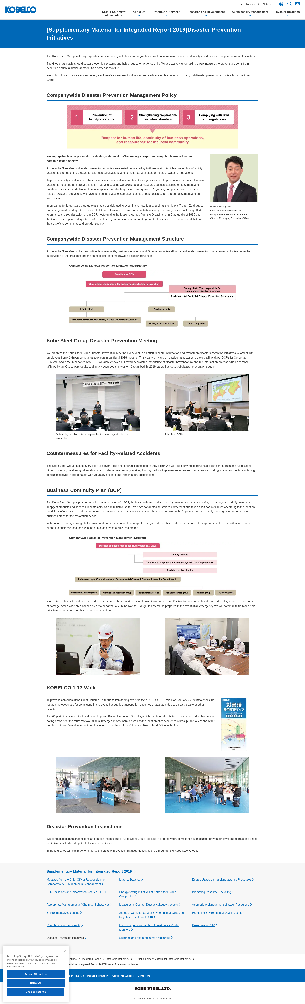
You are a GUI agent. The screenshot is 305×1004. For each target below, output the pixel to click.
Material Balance (129, 879)
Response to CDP (203, 925)
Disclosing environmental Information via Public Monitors (149, 927)
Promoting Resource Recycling (211, 892)
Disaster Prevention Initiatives (65, 937)
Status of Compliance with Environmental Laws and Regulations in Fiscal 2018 (151, 915)
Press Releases (248, 3)
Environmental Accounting (63, 912)
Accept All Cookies (36, 974)
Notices (267, 3)
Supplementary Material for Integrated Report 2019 (89, 871)
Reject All (36, 983)
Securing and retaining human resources (144, 937)
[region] (36, 974)
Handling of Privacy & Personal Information (84, 975)
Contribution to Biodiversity (63, 925)
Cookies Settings (36, 992)
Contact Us (144, 975)
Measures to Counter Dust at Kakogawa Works (148, 904)
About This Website (123, 975)
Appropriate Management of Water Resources (220, 904)
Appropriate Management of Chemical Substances (78, 904)
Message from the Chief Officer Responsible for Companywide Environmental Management (76, 882)
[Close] (64, 951)
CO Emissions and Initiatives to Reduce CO (75, 892)
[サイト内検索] (289, 5)
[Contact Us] (297, 4)
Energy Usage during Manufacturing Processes (221, 879)
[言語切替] (281, 5)
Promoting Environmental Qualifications (217, 912)
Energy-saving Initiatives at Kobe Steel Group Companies (147, 894)
